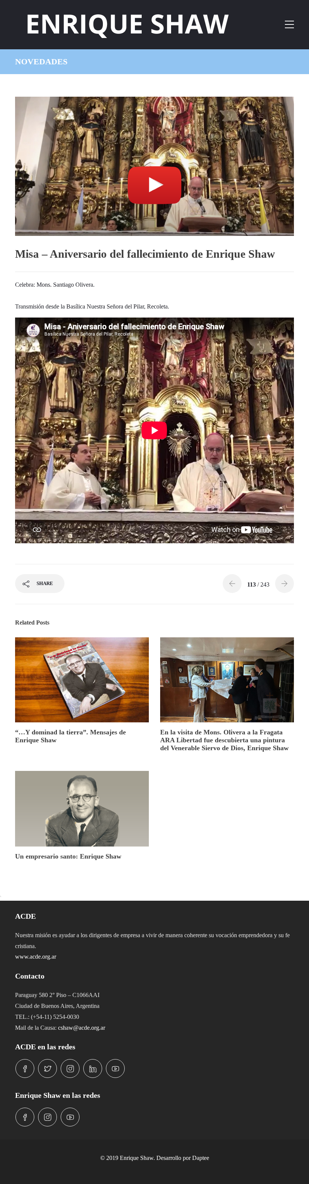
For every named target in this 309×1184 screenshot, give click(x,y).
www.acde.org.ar (35, 956)
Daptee (200, 1158)
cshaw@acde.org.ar (81, 1027)
